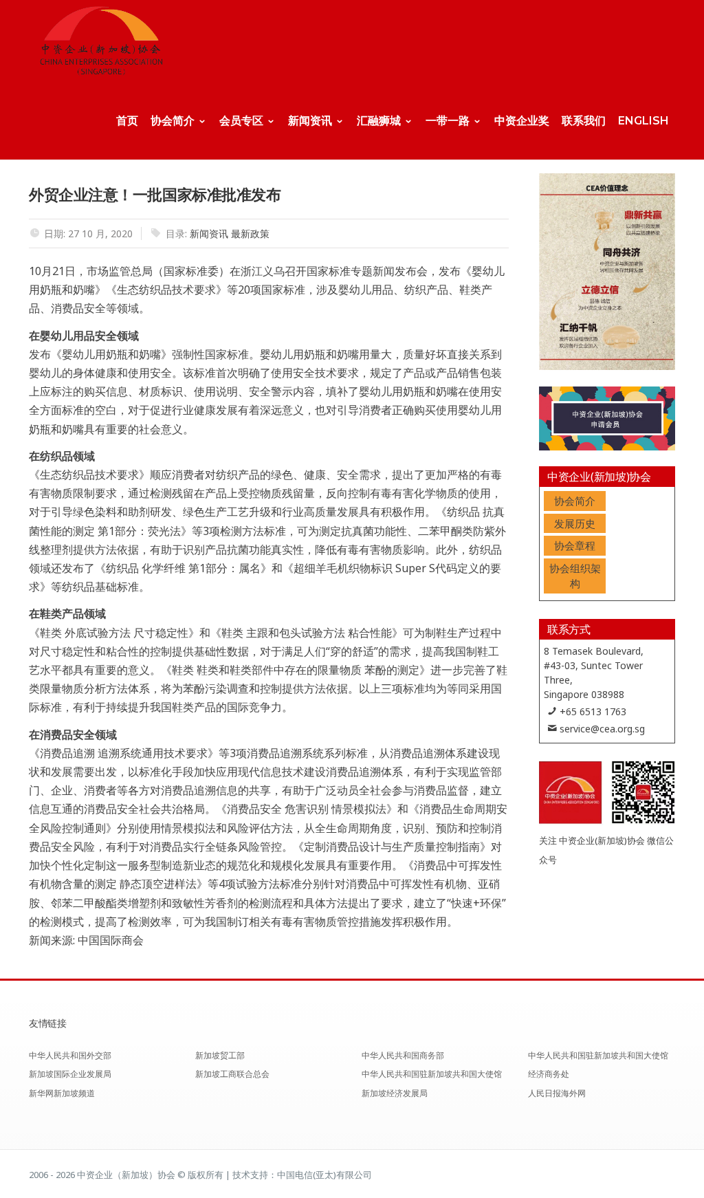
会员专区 (241, 120)
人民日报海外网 (557, 1093)
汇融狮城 (379, 120)
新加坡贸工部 (220, 1055)
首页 (127, 120)
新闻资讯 (310, 120)
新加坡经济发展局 (395, 1093)
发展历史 (574, 523)
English (643, 120)
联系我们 (584, 120)
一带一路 (448, 120)
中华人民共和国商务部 (403, 1055)
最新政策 (250, 233)
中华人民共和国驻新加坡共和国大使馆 (432, 1074)
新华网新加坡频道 (62, 1093)
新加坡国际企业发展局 (70, 1074)
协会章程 (574, 545)
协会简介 (173, 120)
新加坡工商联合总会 (232, 1074)
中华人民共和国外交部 (70, 1055)
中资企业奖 (521, 120)
